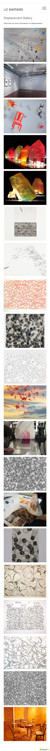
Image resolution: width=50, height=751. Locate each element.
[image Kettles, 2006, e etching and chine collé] (26, 582)
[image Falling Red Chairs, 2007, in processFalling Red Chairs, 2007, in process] (26, 439)
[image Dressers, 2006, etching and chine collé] (26, 618)
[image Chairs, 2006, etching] (26, 475)
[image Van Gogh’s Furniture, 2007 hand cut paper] (26, 367)
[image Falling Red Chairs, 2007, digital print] (26, 403)
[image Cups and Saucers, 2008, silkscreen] (26, 296)
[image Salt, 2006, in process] (26, 510)
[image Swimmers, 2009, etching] (26, 224)
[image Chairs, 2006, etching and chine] (26, 689)
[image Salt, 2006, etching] (26, 546)
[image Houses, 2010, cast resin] (26, 153)
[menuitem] (43, 8)
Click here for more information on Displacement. (23, 23)
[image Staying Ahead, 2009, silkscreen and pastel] (26, 260)
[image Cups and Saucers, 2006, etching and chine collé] (26, 653)
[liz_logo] (21, 8)
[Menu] (43, 8)
